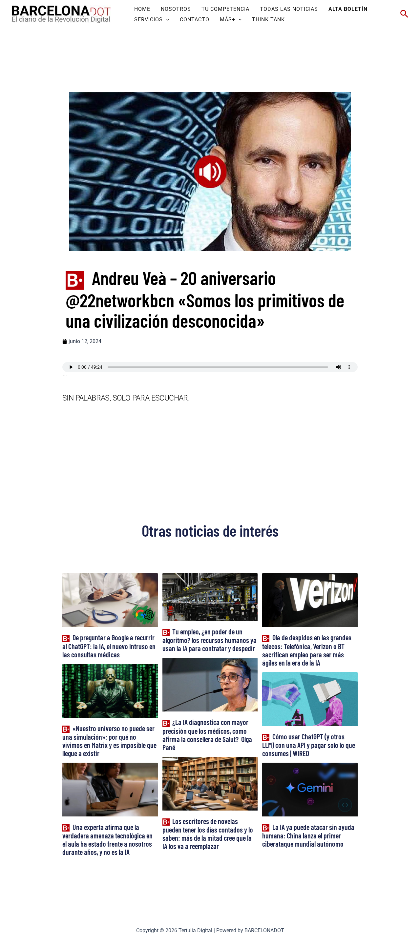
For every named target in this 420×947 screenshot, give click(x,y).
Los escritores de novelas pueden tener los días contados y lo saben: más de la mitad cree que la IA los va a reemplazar (207, 833)
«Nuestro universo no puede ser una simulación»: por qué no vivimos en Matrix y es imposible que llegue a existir (109, 740)
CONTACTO (194, 19)
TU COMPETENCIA (225, 9)
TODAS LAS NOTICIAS (289, 9)
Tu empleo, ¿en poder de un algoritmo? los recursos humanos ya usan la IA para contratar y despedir (209, 639)
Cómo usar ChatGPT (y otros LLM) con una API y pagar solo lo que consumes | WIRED (308, 744)
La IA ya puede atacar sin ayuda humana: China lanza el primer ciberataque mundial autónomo (308, 835)
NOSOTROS (176, 9)
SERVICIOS (148, 19)
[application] (166, 19)
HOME (142, 9)
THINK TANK (268, 19)
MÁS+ (227, 19)
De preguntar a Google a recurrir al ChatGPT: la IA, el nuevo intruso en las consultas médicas (109, 645)
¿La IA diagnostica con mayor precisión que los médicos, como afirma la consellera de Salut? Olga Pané (207, 734)
